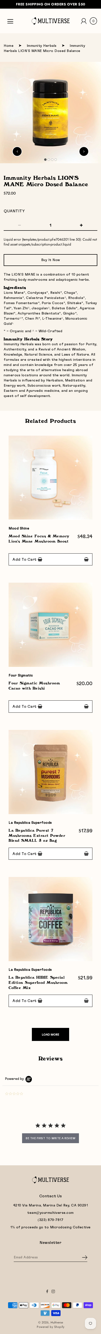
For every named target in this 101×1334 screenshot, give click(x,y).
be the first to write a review (50, 1138)
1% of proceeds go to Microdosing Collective (50, 1227)
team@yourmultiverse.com (50, 1213)
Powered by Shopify (50, 1327)
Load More (50, 1034)
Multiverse (56, 1322)
